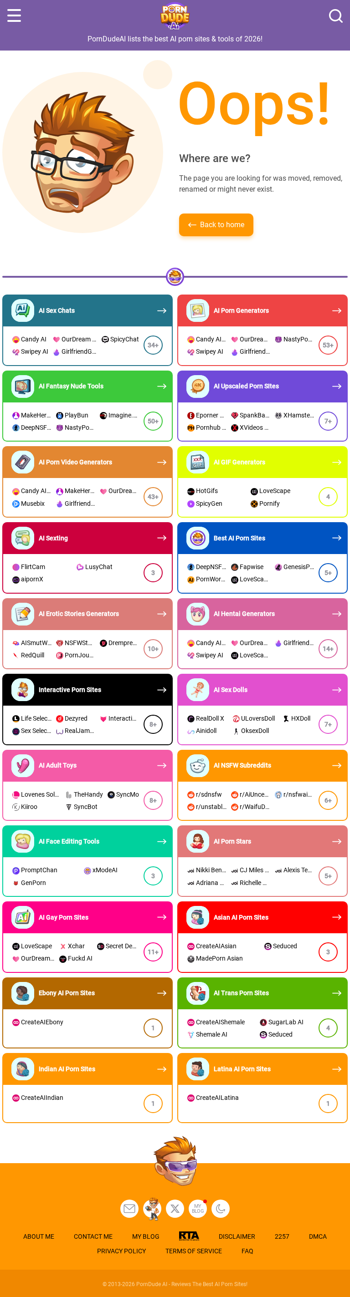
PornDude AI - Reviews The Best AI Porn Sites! (191, 1284)
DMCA (318, 1236)
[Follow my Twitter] (175, 1209)
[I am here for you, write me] (129, 1209)
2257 (282, 1236)
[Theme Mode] (220, 1209)
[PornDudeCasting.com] (152, 1209)
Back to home (222, 224)
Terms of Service (193, 1251)
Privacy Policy (121, 1251)
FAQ (247, 1251)
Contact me (93, 1236)
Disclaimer (237, 1236)
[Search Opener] (336, 16)
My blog (198, 1208)
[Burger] (14, 16)
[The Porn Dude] (175, 16)
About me (38, 1236)
